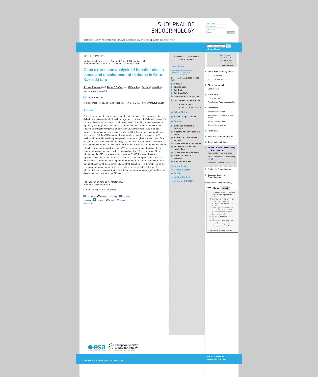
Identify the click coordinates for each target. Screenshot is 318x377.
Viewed (216, 188)
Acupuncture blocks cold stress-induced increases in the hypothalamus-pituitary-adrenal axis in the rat (224, 224)
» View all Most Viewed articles (220, 230)
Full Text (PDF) (181, 93)
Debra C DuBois (115, 87)
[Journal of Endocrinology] (136, 27)
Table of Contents (186, 59)
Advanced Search (214, 49)
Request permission (183, 162)
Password (211, 29)
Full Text (178, 90)
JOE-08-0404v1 (186, 105)
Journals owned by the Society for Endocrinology (221, 149)
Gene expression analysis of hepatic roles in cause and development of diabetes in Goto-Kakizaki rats (222, 211)
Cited (225, 188)
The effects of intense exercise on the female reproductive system (223, 195)
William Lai (133, 87)
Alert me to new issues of (226, 62)
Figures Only (180, 87)
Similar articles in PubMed (186, 152)
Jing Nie (156, 87)
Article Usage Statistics (185, 117)
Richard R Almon (92, 87)
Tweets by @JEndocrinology (218, 182)
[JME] (192, 28)
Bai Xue (146, 87)
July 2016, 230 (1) (227, 58)
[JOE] (192, 23)
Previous (180, 57)
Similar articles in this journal (187, 143)
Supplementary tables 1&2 (186, 96)
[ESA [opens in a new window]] (96, 351)
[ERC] (192, 32)
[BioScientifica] (198, 28)
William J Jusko (96, 91)
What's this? (88, 204)
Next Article (192, 57)
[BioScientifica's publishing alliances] (140, 369)
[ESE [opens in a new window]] (130, 351)
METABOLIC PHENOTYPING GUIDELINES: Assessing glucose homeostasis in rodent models (223, 202)
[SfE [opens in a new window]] (84, 351)
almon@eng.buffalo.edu (153, 103)
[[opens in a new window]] (120, 197)
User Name (211, 23)
